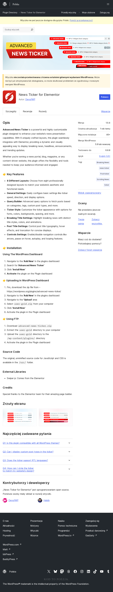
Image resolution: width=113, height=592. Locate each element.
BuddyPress (10, 559)
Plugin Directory (10, 12)
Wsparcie (105, 111)
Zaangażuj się (92, 520)
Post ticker (104, 174)
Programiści (64, 530)
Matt (6, 549)
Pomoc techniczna (67, 525)
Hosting (7, 530)
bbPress (8, 554)
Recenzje (27, 111)
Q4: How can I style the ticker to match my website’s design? (18, 469)
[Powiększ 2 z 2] (69, 412)
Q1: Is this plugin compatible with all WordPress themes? (31, 443)
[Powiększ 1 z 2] (33, 412)
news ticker (104, 168)
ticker (106, 185)
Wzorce (34, 535)
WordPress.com (12, 544)
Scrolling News (103, 179)
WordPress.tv (66, 535)
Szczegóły (11, 111)
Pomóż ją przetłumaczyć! (81, 20)
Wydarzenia (91, 525)
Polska (12, 571)
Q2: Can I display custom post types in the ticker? (28, 451)
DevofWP (30, 99)
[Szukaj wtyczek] (32, 29)
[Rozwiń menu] (108, 4)
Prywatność (9, 535)
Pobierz (104, 97)
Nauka (61, 520)
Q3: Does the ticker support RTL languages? (25, 460)
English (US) (104, 156)
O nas (6, 520)
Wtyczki (34, 530)
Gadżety (91, 535)
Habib (47, 500)
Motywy (34, 525)
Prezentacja (36, 520)
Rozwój (42, 111)
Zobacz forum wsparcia (90, 250)
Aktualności (8, 525)
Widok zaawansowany (89, 192)
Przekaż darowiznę (96, 530)
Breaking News (103, 162)
